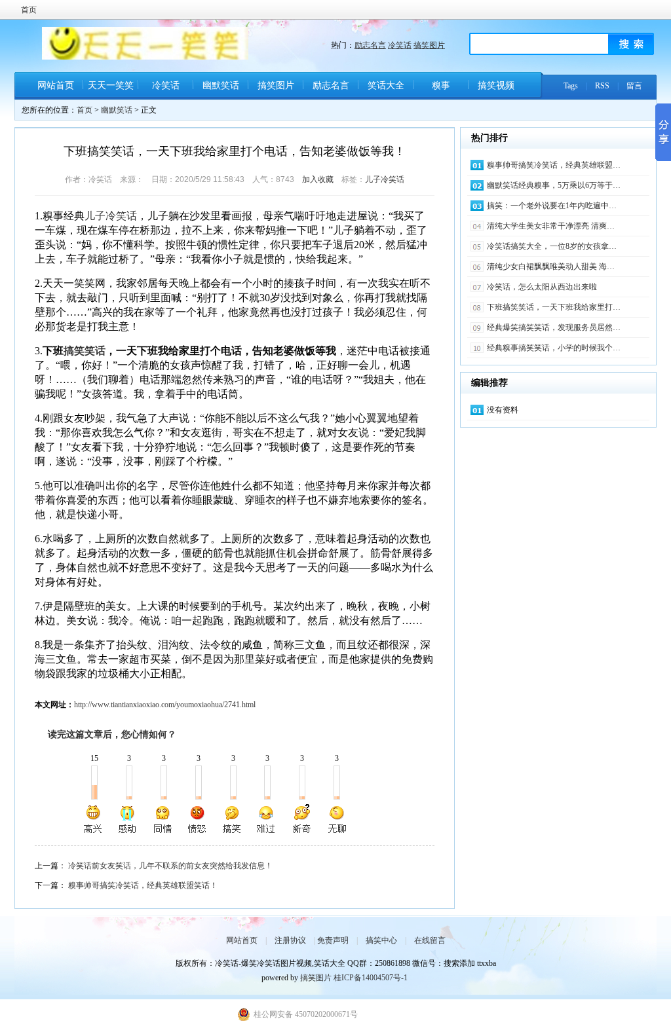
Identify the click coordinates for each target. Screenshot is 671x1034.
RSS (602, 85)
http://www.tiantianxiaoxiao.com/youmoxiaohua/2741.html (165, 704)
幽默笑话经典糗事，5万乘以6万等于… (554, 185)
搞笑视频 (496, 85)
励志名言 (370, 45)
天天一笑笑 (111, 85)
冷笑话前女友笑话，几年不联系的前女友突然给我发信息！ (170, 865)
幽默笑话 (220, 85)
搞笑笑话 (84, 350)
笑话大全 (386, 85)
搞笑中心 (381, 940)
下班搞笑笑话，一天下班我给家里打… (554, 307)
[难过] (266, 819)
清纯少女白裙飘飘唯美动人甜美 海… (551, 266)
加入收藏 (318, 179)
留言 (634, 85)
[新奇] (301, 819)
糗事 (441, 85)
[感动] (128, 819)
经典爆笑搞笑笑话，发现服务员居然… (554, 327)
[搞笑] (232, 819)
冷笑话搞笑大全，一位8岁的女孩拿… (552, 246)
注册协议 (290, 940)
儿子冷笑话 (384, 179)
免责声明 (333, 940)
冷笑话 (400, 45)
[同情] (163, 819)
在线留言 (430, 940)
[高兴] (93, 819)
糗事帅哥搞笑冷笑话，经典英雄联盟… (554, 165)
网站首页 (55, 85)
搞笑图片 (429, 45)
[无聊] (336, 819)
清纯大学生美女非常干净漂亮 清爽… (551, 226)
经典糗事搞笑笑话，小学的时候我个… (554, 347)
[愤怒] (197, 819)
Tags (571, 85)
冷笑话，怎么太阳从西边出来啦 (542, 286)
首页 (29, 9)
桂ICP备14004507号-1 (371, 977)
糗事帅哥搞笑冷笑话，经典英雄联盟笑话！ (143, 885)
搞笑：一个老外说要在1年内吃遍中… (552, 205)
